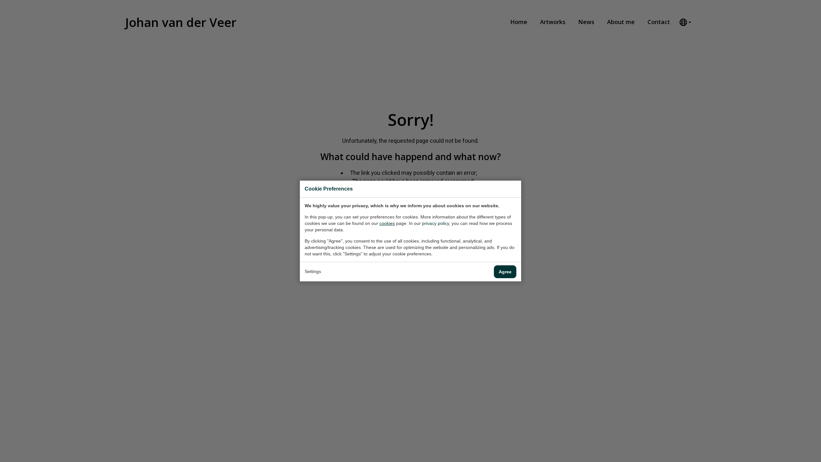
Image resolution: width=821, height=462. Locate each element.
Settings (313, 271)
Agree (505, 271)
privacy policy (435, 223)
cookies (387, 223)
